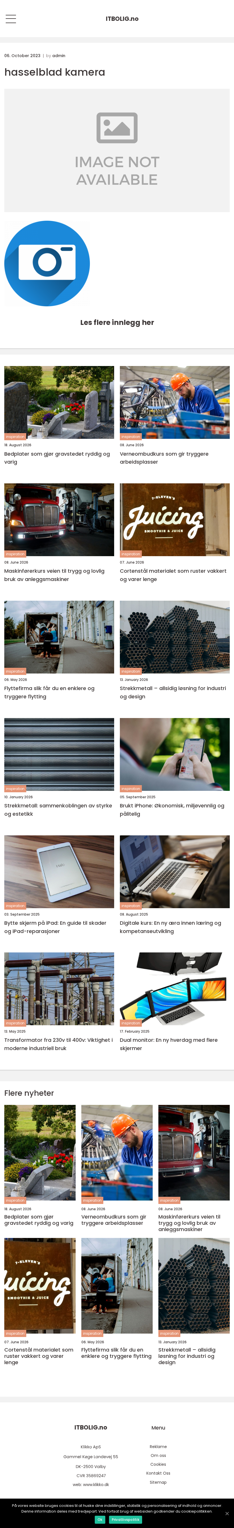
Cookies (158, 1464)
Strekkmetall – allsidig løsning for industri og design (173, 692)
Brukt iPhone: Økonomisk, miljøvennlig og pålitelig (172, 809)
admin (58, 56)
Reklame (158, 1446)
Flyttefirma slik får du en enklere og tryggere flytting (49, 692)
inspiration (15, 436)
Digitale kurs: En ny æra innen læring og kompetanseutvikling (170, 927)
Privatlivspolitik (125, 1519)
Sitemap (158, 1482)
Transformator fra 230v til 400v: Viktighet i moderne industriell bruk (58, 1044)
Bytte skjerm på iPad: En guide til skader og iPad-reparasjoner (55, 927)
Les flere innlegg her (117, 322)
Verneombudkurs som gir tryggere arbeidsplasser (164, 458)
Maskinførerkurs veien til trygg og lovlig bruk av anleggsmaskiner (54, 575)
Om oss (158, 1455)
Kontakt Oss (158, 1473)
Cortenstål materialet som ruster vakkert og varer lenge (173, 575)
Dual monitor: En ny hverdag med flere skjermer (169, 1044)
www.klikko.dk (96, 1484)
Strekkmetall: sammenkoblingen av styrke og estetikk (58, 809)
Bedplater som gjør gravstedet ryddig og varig (57, 458)
